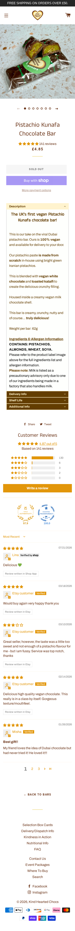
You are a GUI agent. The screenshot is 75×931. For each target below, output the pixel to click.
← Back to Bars (37, 794)
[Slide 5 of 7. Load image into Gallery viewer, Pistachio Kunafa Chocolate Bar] (42, 108)
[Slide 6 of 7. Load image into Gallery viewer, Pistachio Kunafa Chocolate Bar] (46, 108)
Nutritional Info (37, 843)
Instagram (40, 892)
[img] (13, 548)
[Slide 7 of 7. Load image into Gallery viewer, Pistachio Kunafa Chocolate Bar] (50, 108)
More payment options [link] (36, 190)
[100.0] (46, 513)
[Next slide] (56, 108)
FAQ (37, 849)
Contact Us (37, 858)
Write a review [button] (37, 488)
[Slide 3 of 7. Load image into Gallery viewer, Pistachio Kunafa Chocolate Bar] (33, 108)
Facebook (39, 886)
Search (37, 877)
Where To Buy (37, 871)
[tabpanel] (37, 61)
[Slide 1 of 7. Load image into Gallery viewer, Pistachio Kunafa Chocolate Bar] (25, 108)
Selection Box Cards (37, 825)
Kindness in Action (37, 837)
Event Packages (37, 864)
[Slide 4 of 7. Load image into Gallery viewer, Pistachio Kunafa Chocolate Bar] (37, 108)
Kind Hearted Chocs (44, 902)
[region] (37, 3)
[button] (29, 144)
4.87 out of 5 (48, 443)
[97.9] (25, 513)
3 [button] (39, 769)
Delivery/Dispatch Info (37, 831)
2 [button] (32, 769)
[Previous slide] (18, 108)
